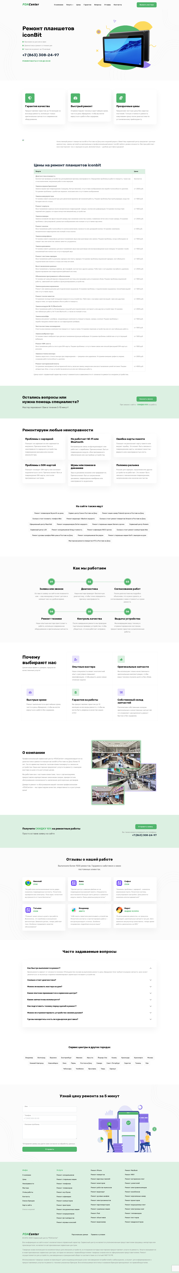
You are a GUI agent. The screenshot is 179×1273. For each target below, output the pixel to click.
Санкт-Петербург (113, 1063)
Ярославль (92, 1069)
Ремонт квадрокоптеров (134, 1222)
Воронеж (53, 1058)
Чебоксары (67, 1069)
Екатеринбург (66, 1058)
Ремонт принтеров (64, 1205)
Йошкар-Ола (102, 1058)
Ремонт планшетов (98, 1175)
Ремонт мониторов (98, 1183)
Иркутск (90, 1058)
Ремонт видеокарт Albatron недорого (81, 519)
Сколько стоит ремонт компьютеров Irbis (132, 530)
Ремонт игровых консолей (66, 1222)
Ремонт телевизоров (64, 1188)
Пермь (73, 1063)
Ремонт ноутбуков (63, 1192)
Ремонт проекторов (132, 1200)
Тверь (103, 1069)
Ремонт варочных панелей (100, 1179)
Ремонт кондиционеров (65, 1214)
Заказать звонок (146, 399)
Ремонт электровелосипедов (136, 1187)
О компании (58, 5)
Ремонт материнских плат (135, 1179)
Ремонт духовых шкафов (100, 1196)
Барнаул (113, 1069)
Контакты (118, 5)
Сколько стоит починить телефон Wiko (47, 519)
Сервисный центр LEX (38, 530)
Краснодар (125, 1058)
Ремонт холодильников (65, 1175)
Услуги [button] (69, 5)
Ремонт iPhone (96, 1170)
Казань (114, 1058)
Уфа (147, 1063)
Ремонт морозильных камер (135, 1196)
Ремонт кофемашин (64, 1197)
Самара (99, 1063)
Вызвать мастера (147, 5)
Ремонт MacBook (131, 1170)
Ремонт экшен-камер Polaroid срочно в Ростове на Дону (123, 513)
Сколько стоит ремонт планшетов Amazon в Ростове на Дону (123, 519)
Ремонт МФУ (129, 1175)
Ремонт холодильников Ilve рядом (90, 535)
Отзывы (107, 5)
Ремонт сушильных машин (100, 1209)
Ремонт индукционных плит (135, 1205)
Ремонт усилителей (132, 1183)
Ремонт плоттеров (132, 1218)
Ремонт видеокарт (98, 1192)
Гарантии (87, 5)
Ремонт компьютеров (65, 1201)
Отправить (49, 1149)
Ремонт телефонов (64, 1184)
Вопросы (97, 5)
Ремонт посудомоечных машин (68, 1209)
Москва (150, 1058)
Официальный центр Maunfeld (41, 524)
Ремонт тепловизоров (133, 1213)
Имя (26, 1106)
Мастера (25, 1188)
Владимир (29, 1058)
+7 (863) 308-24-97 (40, 55)
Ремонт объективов (98, 1218)
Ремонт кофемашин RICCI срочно (99, 530)
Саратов (127, 1063)
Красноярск (138, 1058)
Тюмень (138, 1063)
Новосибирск (53, 1063)
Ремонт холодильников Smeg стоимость (67, 530)
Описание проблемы (32, 1124)
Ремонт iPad (95, 1213)
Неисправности (28, 1184)
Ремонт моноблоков (132, 1192)
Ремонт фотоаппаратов (65, 1218)
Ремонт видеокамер (98, 1222)
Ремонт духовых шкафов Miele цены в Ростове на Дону (52, 535)
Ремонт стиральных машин (67, 1179)
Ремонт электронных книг (134, 1209)
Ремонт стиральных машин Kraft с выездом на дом (127, 535)
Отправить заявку (145, 827)
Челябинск (80, 1069)
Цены (78, 5)
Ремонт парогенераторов (100, 1205)
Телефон (28, 1115)
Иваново (79, 1058)
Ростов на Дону (86, 1063)
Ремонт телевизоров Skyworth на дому (49, 513)
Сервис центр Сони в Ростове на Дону (83, 513)
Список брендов (28, 1201)
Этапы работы (27, 1192)
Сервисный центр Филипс (139, 524)
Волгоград (41, 1058)
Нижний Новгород (37, 1063)
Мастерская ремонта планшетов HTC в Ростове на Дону (89, 541)
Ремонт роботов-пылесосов (101, 1187)
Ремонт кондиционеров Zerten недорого (72, 524)
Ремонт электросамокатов (101, 1200)
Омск (64, 1063)
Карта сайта (27, 1205)
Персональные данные (80, 1235)
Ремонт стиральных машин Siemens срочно (108, 524)
